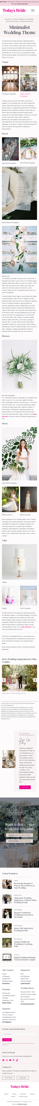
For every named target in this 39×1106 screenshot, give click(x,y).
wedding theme (30, 717)
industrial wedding (12, 709)
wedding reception (12, 717)
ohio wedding (10, 711)
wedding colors (5, 715)
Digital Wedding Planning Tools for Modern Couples (25, 958)
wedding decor (14, 715)
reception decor (19, 711)
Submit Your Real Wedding (19, 835)
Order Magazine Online (9, 1017)
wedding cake (21, 713)
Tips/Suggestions (26, 21)
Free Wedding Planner (8, 995)
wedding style (22, 717)
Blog (22, 974)
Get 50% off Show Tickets (28, 994)
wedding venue (5, 718)
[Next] (35, 680)
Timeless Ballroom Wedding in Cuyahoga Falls (23, 944)
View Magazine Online (8, 1012)
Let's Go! (25, 787)
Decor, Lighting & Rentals (15, 19)
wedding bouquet (12, 713)
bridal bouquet (23, 707)
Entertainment (6, 979)
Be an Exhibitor (25, 997)
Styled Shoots (17, 895)
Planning (30, 19)
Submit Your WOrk (19, 841)
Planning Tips (6, 993)
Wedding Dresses (7, 981)
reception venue (29, 711)
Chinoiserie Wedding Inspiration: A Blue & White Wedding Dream (25, 900)
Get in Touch (8, 1078)
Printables (5, 998)
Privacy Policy (26, 1043)
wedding (3, 713)
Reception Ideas (12, 21)
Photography (6, 976)
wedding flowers (23, 715)
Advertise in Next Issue (9, 1019)
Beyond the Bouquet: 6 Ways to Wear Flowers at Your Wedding (24, 885)
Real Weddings (18, 910)
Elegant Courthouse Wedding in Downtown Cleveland (23, 915)
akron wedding (11, 707)
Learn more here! (22, 4)
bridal (17, 707)
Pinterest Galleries (26, 981)
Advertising (22, 1078)
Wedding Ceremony (31, 713)
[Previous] (4, 680)
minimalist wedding (23, 709)
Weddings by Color (8, 1000)
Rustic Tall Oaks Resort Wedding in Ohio (23, 929)
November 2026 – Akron (28, 992)
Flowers (16, 880)
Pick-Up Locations (7, 1015)
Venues (4, 974)
